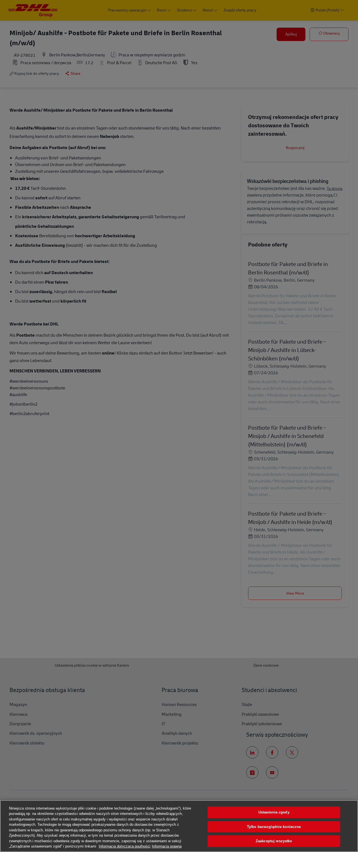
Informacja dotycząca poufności (124, 846)
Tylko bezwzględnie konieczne (274, 827)
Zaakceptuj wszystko (274, 841)
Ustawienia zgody (273, 812)
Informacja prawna (167, 846)
